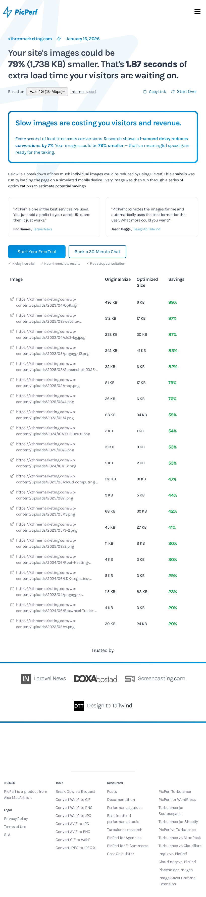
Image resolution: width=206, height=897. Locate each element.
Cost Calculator (120, 853)
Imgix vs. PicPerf (173, 853)
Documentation (121, 799)
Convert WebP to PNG (74, 807)
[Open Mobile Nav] (197, 12)
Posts (112, 791)
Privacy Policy (16, 818)
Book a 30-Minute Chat (97, 251)
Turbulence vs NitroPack (180, 837)
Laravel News (42, 229)
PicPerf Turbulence (175, 791)
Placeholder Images (175, 869)
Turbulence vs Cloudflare (180, 845)
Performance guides (124, 807)
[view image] (12, 300)
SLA (7, 834)
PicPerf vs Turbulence (177, 829)
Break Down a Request (75, 791)
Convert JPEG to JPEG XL (76, 847)
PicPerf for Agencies (124, 837)
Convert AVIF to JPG (72, 823)
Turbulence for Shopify (178, 821)
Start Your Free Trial (37, 251)
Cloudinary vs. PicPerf (177, 861)
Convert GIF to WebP (73, 839)
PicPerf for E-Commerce (127, 845)
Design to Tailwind (146, 229)
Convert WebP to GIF (73, 799)
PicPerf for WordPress (177, 799)
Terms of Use (15, 826)
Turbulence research (124, 829)
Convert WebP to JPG (73, 815)
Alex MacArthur (17, 797)
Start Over (187, 91)
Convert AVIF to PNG (73, 831)
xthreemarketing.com (30, 38)
